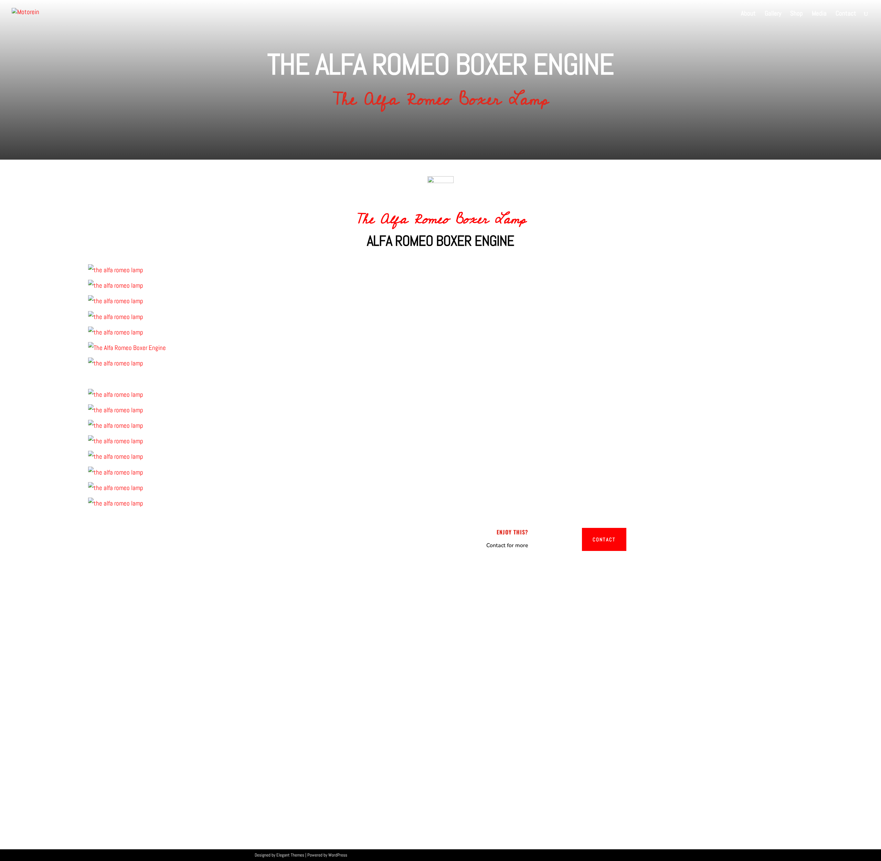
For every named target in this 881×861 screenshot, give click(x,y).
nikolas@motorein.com (557, 705)
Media (819, 14)
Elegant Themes (290, 855)
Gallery (773, 14)
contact (604, 539)
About (748, 14)
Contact (846, 14)
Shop (796, 14)
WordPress (337, 855)
